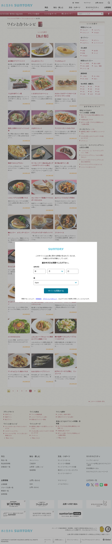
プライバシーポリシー (50, 299)
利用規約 (38, 299)
